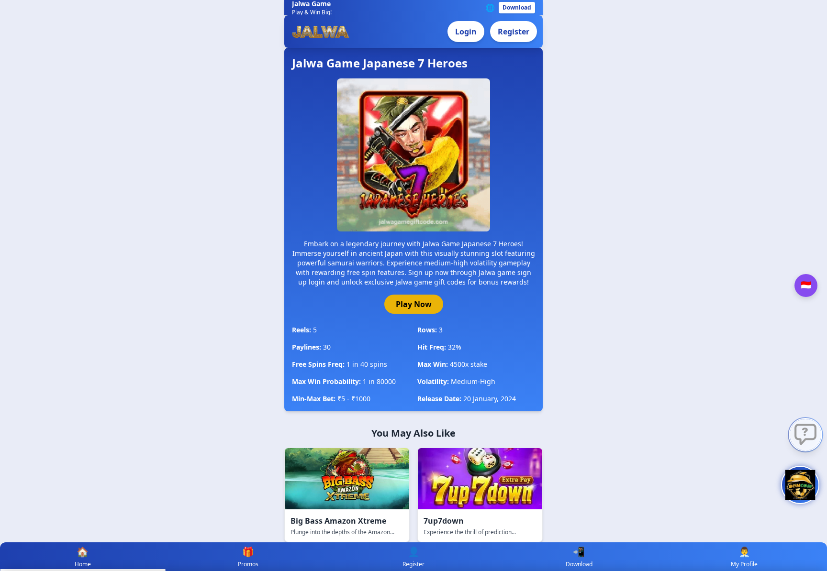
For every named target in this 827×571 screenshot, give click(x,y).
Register (513, 31)
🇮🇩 (806, 285)
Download (517, 7)
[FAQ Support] (805, 434)
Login (466, 31)
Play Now (414, 304)
